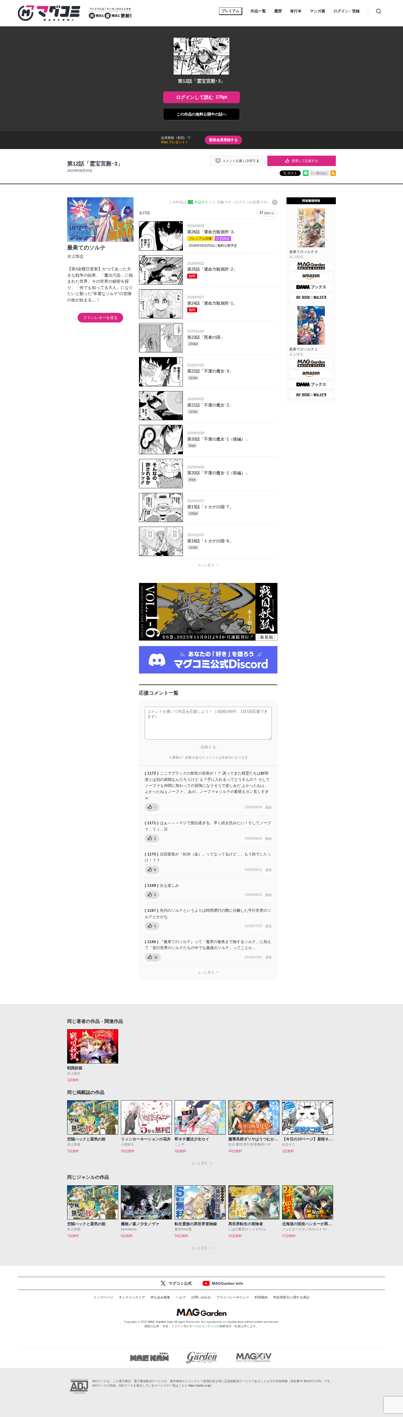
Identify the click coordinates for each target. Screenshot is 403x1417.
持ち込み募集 (160, 1297)
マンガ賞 (317, 11)
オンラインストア (132, 1297)
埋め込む (322, 173)
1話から (269, 213)
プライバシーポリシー (232, 1297)
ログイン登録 (346, 11)
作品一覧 (258, 11)
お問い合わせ (201, 1297)
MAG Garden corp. (161, 1321)
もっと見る (206, 565)
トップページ (103, 1297)
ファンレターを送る (100, 317)
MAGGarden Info (227, 1283)
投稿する (208, 747)
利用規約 (261, 1297)
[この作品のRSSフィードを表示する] (333, 173)
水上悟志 (75, 256)
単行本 (296, 11)
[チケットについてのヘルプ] (274, 202)
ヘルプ (181, 1297)
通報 (268, 807)
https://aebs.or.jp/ (199, 1385)
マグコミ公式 (180, 1283)
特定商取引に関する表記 (291, 1297)
